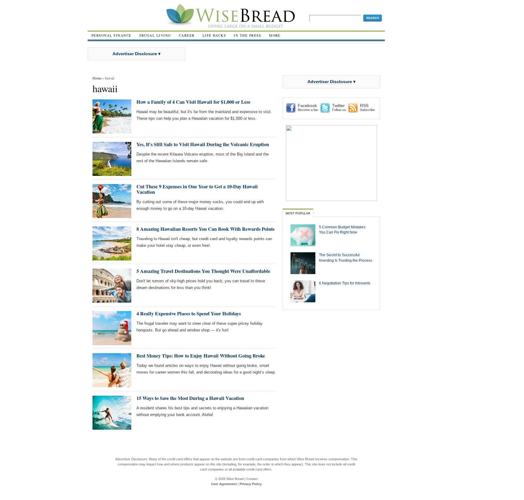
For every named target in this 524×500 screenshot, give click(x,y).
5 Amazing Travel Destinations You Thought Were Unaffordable (203, 271)
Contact (252, 479)
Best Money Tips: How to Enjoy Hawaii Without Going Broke (200, 355)
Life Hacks (214, 35)
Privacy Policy (251, 484)
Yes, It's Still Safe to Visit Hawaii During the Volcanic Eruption (202, 144)
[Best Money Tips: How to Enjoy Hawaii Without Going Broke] (111, 384)
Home (96, 78)
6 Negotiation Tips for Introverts (344, 283)
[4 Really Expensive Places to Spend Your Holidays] (111, 342)
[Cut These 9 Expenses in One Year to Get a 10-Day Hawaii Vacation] (111, 215)
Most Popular (298, 213)
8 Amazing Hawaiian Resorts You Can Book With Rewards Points (205, 229)
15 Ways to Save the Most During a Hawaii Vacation (190, 398)
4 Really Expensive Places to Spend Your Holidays (188, 313)
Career (187, 35)
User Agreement (224, 484)
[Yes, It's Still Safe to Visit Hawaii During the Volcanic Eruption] (111, 173)
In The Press (247, 35)
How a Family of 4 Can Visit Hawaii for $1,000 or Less (193, 102)
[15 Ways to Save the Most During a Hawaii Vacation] (111, 427)
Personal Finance (112, 35)
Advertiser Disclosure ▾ (136, 53)
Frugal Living (155, 35)
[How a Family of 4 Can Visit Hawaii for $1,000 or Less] (111, 131)
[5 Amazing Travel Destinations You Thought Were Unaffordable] (111, 300)
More (274, 35)
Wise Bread (235, 479)
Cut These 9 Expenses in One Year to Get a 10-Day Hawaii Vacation (197, 189)
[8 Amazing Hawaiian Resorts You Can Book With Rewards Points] (111, 258)
